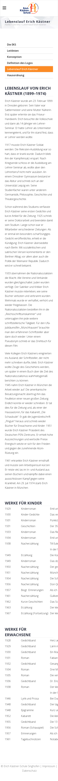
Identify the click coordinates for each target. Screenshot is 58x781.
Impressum (48, 766)
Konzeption (14, 57)
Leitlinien (13, 50)
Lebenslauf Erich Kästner (22, 69)
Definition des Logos (20, 63)
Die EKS (16, 24)
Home (8, 24)
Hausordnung (15, 75)
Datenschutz (29, 770)
